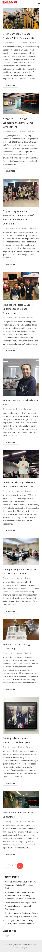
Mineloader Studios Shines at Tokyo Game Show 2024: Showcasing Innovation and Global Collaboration (20, 895)
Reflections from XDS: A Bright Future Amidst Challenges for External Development (20, 905)
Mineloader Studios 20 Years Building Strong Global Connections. (18, 309)
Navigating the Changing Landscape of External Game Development (18, 122)
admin (25, 43)
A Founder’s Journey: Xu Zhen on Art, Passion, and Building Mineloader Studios (20, 885)
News (34, 43)
